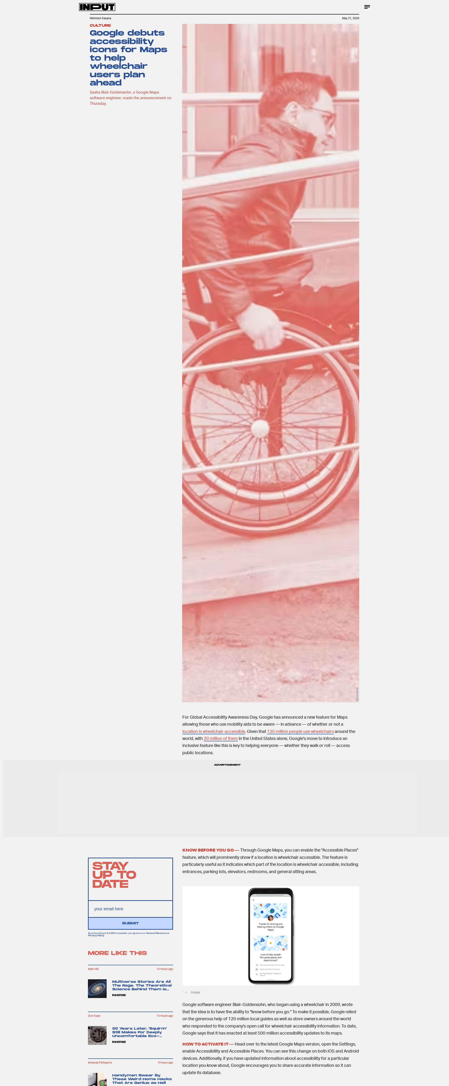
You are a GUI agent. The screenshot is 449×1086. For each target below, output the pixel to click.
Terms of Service (155, 933)
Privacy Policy (96, 935)
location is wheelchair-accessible (213, 731)
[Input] (97, 7)
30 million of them (221, 738)
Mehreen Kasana (100, 18)
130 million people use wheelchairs (300, 731)
